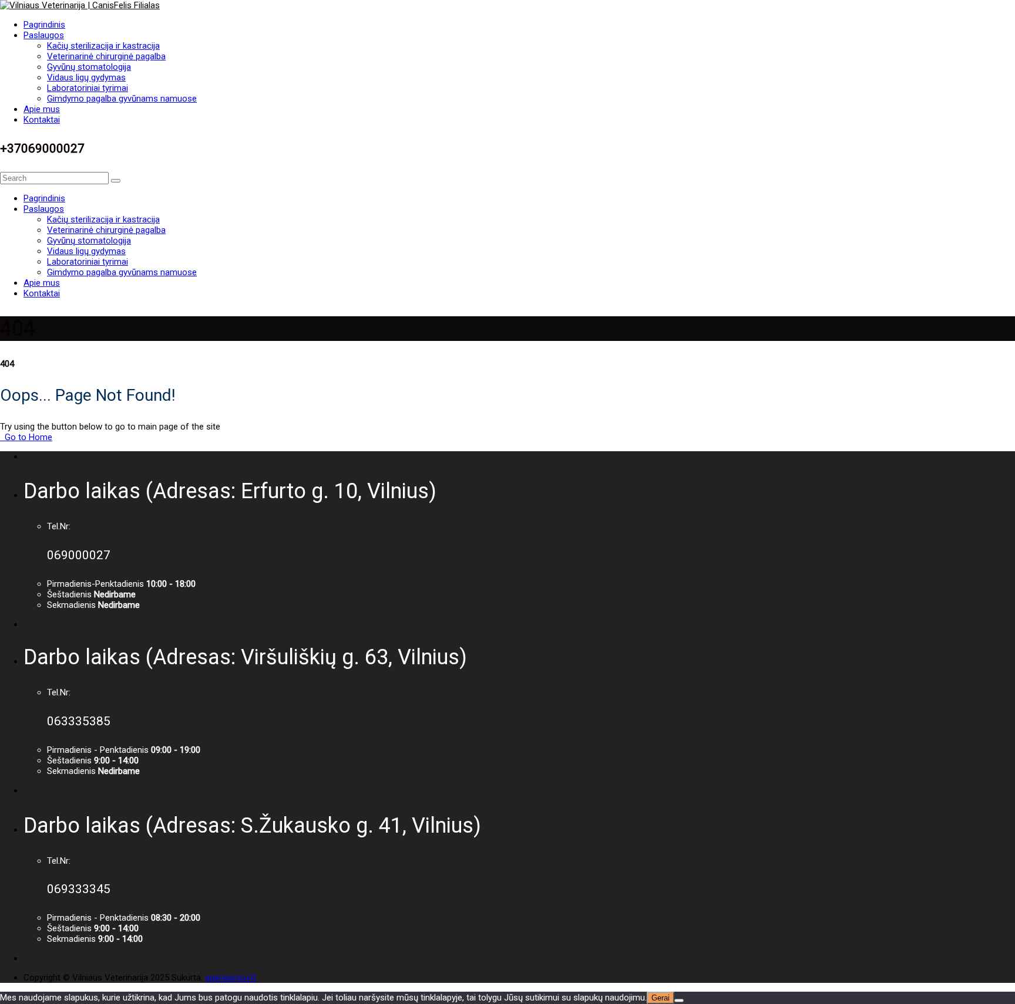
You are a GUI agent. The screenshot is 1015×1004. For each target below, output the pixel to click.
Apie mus (41, 109)
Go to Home (27, 437)
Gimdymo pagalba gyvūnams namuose (122, 98)
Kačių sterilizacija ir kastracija (103, 45)
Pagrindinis (44, 24)
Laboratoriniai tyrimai (87, 88)
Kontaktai (41, 119)
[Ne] (679, 1000)
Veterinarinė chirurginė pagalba (106, 56)
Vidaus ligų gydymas (86, 77)
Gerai (660, 997)
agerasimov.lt (230, 977)
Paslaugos (43, 35)
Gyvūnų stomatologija (89, 67)
